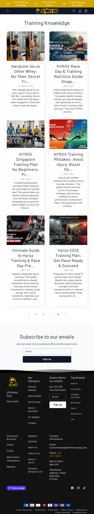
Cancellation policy (80, 512)
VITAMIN (32, 423)
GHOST (74, 408)
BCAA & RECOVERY (33, 409)
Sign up (47, 359)
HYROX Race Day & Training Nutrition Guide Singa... (68, 74)
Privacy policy (53, 510)
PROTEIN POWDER (32, 388)
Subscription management (13, 459)
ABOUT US (33, 447)
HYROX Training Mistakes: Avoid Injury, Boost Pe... (68, 162)
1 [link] (28, 314)
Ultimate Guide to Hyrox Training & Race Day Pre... (25, 258)
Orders (10, 445)
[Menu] (8, 11)
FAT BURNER (34, 417)
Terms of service (67, 510)
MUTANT (74, 384)
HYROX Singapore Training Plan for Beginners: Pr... (25, 164)
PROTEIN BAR (34, 402)
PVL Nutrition (76, 389)
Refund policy (40, 510)
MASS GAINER (34, 396)
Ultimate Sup (27, 510)
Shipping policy (81, 510)
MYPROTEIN (75, 403)
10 (58, 314)
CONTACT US (34, 453)
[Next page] (65, 314)
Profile (10, 451)
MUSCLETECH (76, 414)
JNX (72, 419)
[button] (74, 11)
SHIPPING (32, 442)
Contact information (62, 512)
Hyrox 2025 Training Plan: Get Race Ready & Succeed (68, 258)
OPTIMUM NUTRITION (75, 396)
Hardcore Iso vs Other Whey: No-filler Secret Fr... (25, 74)
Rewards (11, 467)
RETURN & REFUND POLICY (35, 470)
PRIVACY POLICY (32, 461)
